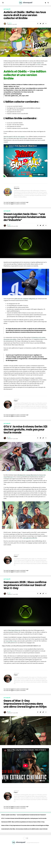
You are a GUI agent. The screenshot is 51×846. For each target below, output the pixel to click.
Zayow (10, 23)
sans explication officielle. (30, 538)
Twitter (39, 62)
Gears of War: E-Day (11, 641)
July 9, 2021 (25, 95)
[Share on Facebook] (38, 23)
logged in (12, 204)
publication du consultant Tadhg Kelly (24, 298)
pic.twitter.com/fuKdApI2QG (13, 94)
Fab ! (10, 225)
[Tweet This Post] (40, 23)
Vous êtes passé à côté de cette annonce (14, 136)
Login (27, 202)
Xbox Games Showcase (14, 630)
